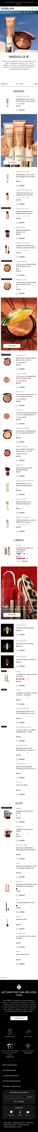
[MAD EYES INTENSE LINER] (8, 923)
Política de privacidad (19, 1122)
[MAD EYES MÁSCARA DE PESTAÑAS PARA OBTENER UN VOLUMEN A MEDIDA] (8, 888)
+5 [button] (26, 554)
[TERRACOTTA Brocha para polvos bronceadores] (8, 470)
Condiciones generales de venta (12, 1126)
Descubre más (10, 1056)
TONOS (21, 556)
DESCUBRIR (12, 162)
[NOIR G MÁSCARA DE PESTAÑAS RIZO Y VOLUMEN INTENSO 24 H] (8, 870)
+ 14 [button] (28, 679)
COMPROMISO (19, 1018)
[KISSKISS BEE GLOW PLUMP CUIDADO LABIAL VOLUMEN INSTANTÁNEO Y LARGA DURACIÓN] (8, 734)
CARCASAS (23, 552)
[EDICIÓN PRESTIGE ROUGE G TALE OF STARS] (8, 646)
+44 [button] (27, 558)
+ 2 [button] (27, 453)
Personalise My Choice (23, 1124)
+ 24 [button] (28, 197)
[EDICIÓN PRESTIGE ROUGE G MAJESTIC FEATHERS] (8, 661)
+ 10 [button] (28, 250)
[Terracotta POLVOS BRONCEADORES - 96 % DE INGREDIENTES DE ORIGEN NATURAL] (8, 399)
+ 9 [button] (27, 524)
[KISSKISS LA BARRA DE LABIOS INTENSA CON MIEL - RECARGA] (8, 697)
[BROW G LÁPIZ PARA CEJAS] (8, 958)
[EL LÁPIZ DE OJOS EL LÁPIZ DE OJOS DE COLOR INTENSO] (8, 940)
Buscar (29, 1096)
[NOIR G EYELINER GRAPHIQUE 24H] (8, 906)
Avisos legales (7, 1122)
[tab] (34, 84)
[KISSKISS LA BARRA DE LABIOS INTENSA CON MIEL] (8, 679)
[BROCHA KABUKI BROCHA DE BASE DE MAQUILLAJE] (8, 233)
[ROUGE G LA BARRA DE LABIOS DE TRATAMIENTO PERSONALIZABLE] (8, 554)
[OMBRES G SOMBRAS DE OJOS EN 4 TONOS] (8, 815)
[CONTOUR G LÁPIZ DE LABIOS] (8, 789)
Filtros (3, 84)
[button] (36, 3)
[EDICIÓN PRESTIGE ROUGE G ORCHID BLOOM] (8, 630)
